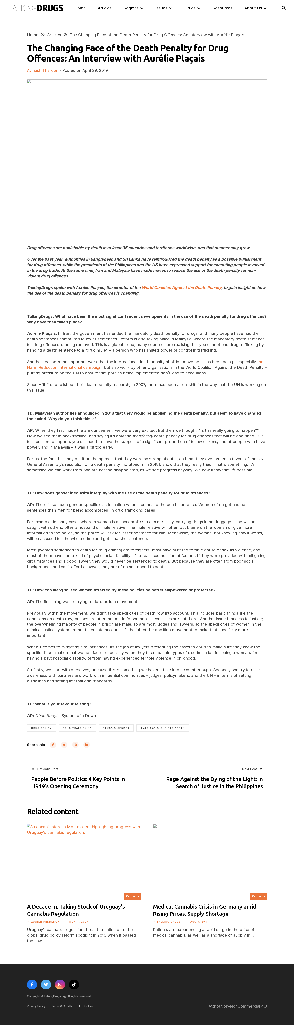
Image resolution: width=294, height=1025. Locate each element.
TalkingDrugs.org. (55, 996)
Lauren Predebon (45, 921)
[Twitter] (64, 745)
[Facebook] (53, 745)
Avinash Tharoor (42, 70)
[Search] (283, 8)
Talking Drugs (169, 921)
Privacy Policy (36, 1006)
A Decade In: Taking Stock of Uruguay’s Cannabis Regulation (76, 910)
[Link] (35, 8)
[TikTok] (74, 984)
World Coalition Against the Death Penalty (181, 287)
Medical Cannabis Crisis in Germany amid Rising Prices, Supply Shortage (204, 910)
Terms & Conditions (64, 1006)
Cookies (88, 1006)
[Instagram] (75, 745)
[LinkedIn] (86, 745)
